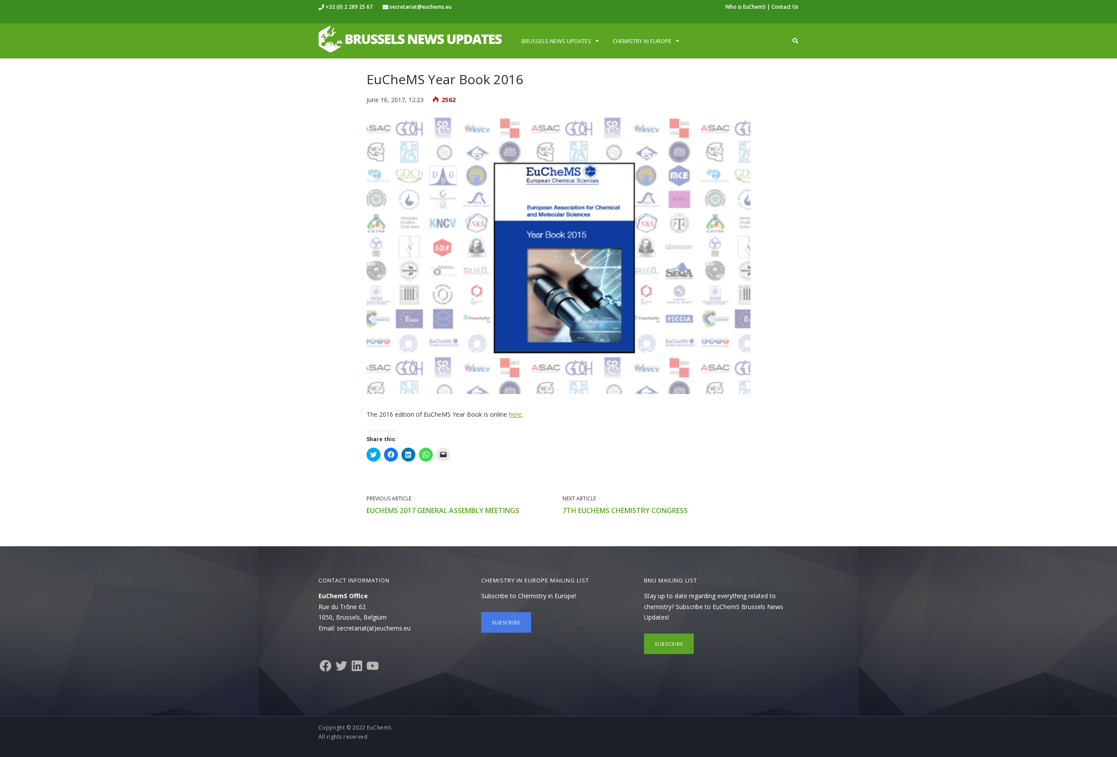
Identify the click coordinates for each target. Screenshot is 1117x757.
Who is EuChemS (745, 6)
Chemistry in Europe (642, 41)
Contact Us (784, 6)
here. (516, 414)
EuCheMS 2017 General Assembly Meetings (443, 510)
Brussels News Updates (556, 41)
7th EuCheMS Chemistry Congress (625, 510)
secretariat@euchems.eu (421, 6)
